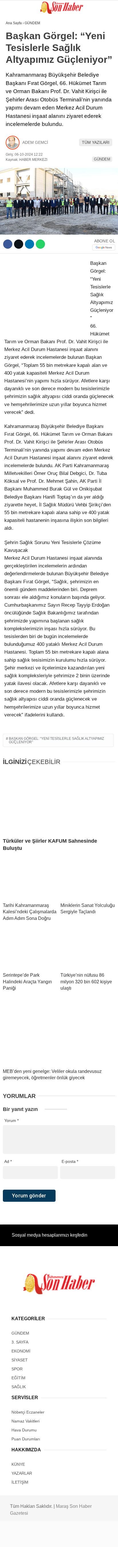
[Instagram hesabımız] (56, 1537)
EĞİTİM (15, 94)
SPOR (14, 71)
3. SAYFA (17, 59)
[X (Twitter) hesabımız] (38, 1537)
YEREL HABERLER (26, 141)
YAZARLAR (18, 129)
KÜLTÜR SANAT (23, 106)
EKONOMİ (17, 117)
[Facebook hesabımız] (19, 1537)
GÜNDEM (17, 47)
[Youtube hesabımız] (75, 1537)
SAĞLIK (16, 82)
